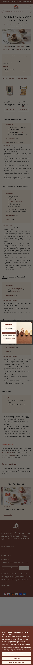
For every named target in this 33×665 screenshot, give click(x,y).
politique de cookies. (16, 651)
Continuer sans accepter (25, 628)
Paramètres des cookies (16, 654)
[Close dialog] (31, 322)
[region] (16, 645)
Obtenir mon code (8, 333)
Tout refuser (16, 658)
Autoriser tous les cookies (16, 662)
